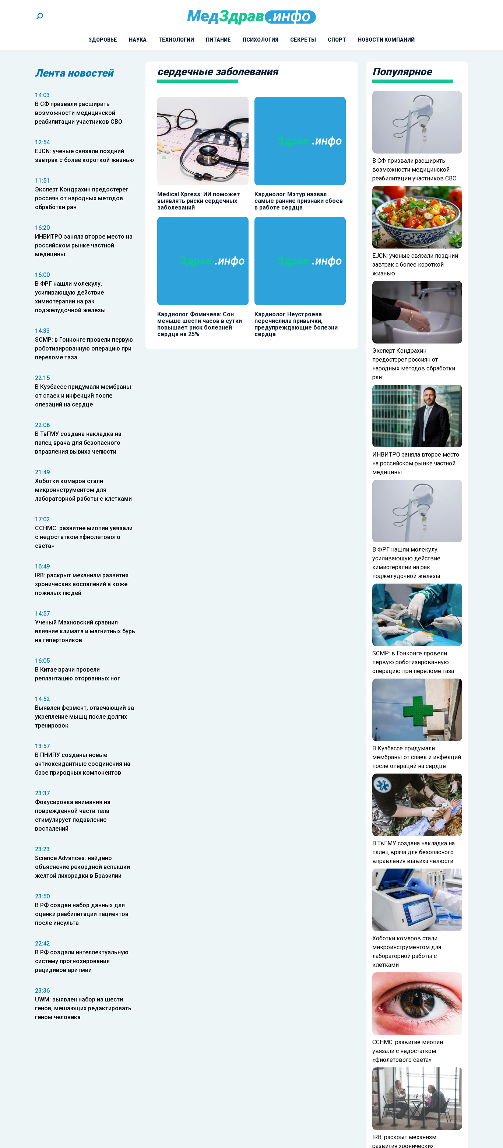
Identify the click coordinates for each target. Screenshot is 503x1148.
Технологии (176, 40)
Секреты (303, 40)
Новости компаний (386, 40)
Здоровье (102, 40)
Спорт (337, 40)
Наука (138, 40)
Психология (260, 40)
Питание (218, 40)
